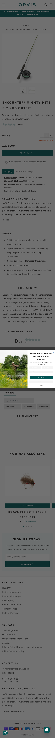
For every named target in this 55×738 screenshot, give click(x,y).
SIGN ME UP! (41, 377)
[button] (5, 732)
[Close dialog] (53, 352)
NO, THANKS (41, 381)
